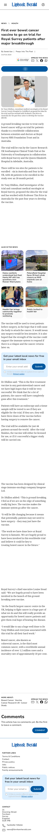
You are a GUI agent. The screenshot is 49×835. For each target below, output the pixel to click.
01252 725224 (16, 825)
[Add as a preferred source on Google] (22, 60)
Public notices (8, 767)
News (4, 23)
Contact (5, 759)
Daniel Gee (8, 51)
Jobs (4, 764)
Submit (38, 366)
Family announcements (12, 770)
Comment (40, 730)
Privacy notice (18, 374)
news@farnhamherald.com (19, 829)
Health (14, 23)
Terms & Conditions (11, 756)
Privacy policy (8, 762)
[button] (5, 5)
